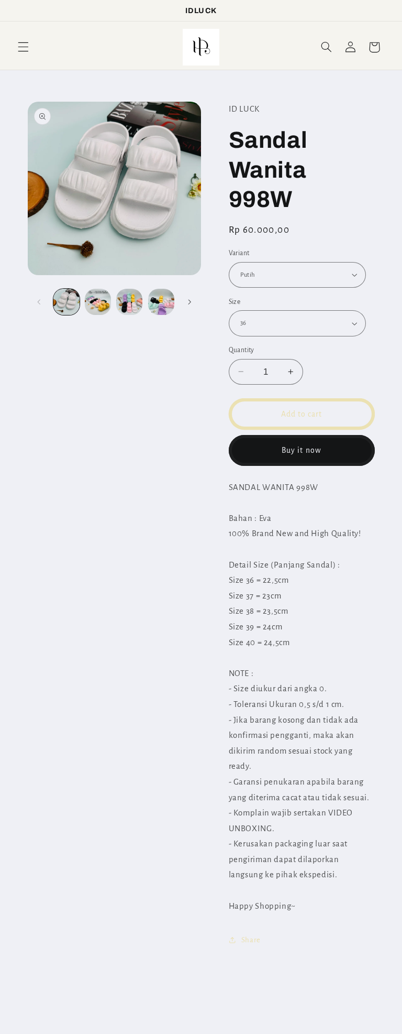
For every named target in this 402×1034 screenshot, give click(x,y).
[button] (23, 47)
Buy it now (301, 450)
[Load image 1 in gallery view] (66, 302)
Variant (239, 253)
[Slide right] (189, 301)
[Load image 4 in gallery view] (161, 302)
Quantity (241, 350)
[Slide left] (39, 301)
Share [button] (251, 940)
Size (235, 302)
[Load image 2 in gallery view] (98, 302)
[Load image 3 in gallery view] (129, 302)
